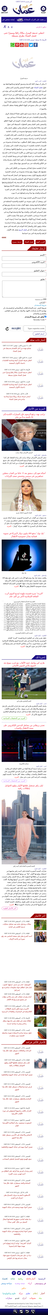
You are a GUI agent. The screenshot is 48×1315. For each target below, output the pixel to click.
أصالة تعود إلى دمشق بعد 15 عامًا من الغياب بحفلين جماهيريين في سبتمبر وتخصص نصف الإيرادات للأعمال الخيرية (24, 476)
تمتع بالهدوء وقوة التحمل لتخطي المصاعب (17, 1159)
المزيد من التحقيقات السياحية (14, 718)
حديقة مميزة (17, 242)
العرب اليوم (40, 242)
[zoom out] (11, 26)
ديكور (44, 27)
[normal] (8, 26)
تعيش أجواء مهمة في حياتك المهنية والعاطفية (17, 1147)
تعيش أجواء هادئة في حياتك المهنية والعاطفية (17, 1075)
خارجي (38, 27)
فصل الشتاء (38, 87)
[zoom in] (5, 26)
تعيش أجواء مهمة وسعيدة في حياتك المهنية (17, 1207)
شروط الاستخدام (40, 305)
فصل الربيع (23, 230)
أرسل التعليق (39, 334)
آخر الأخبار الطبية (9, 908)
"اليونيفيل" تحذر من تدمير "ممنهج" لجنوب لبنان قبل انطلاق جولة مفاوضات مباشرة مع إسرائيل (17, 987)
